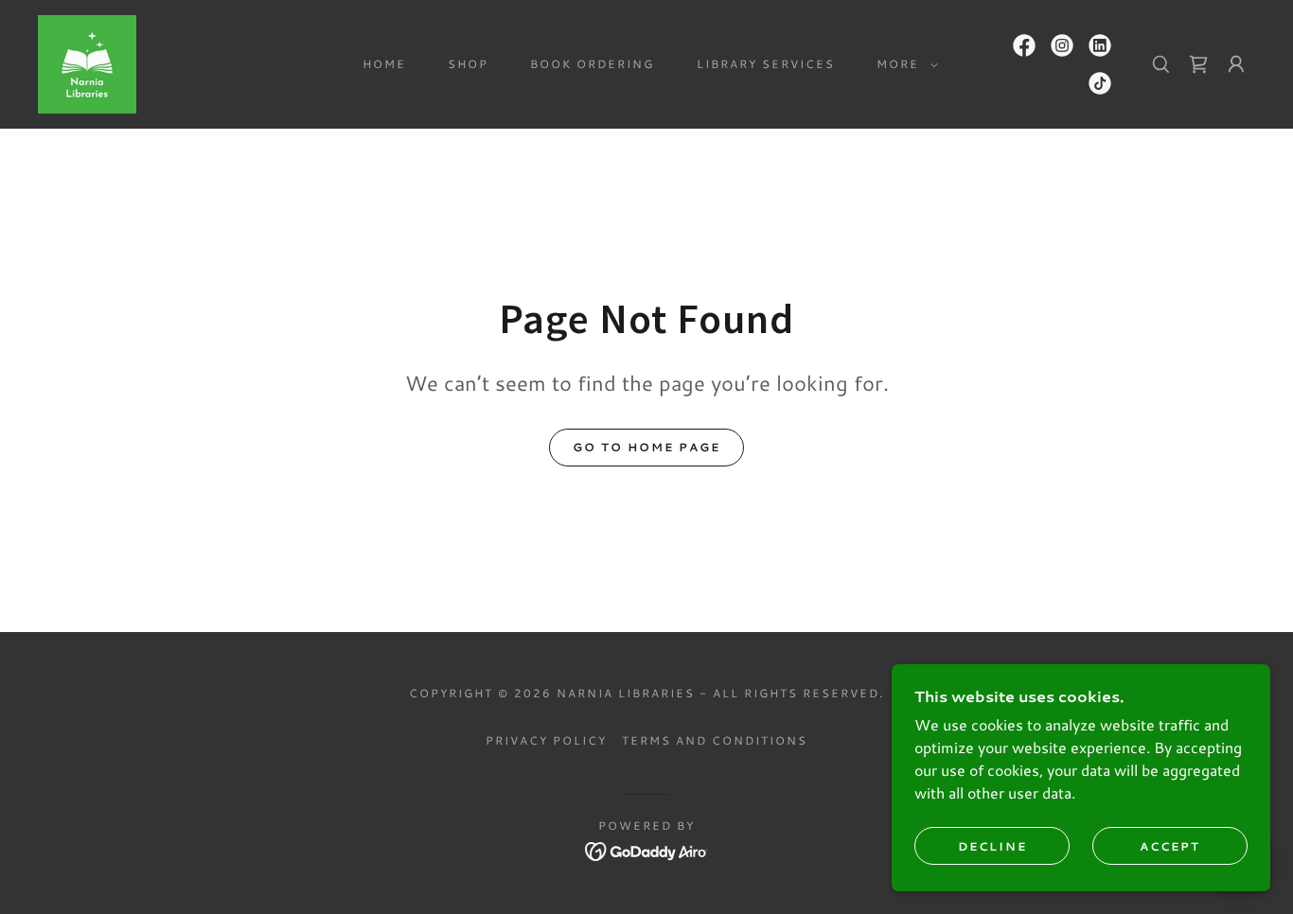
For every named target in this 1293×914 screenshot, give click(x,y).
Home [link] (384, 64)
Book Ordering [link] (592, 64)
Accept (1170, 846)
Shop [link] (468, 64)
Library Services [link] (766, 64)
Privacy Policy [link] (546, 740)
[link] (87, 62)
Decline (992, 846)
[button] (903, 64)
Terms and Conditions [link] (714, 740)
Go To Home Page (646, 447)
